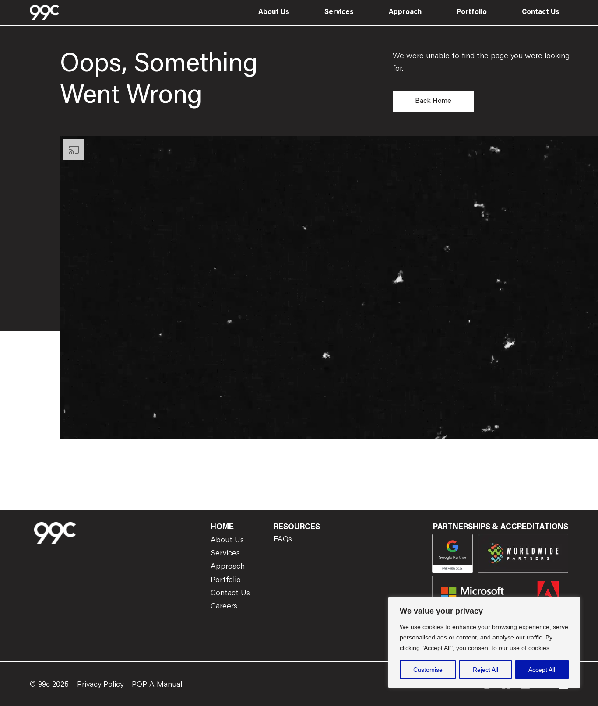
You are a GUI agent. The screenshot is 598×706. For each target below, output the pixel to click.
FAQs (283, 540)
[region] (484, 642)
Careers (224, 607)
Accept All (541, 669)
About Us (273, 12)
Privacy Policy (100, 685)
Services (339, 12)
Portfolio (472, 12)
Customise (428, 669)
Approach (405, 12)
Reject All (485, 669)
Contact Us (540, 12)
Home (222, 527)
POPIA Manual (157, 685)
